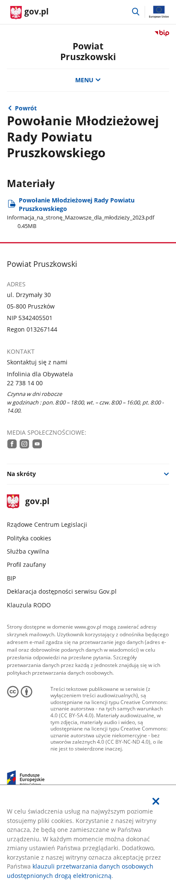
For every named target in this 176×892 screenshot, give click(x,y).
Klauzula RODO (29, 605)
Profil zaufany (26, 564)
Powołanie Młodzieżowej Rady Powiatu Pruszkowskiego (80, 213)
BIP (11, 578)
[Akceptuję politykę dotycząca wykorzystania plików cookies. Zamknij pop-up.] (156, 801)
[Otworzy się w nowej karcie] (12, 444)
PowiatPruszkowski (88, 51)
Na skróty (21, 474)
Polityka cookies (29, 538)
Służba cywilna (28, 551)
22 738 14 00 (25, 383)
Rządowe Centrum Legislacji (47, 524)
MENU (84, 80)
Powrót (26, 108)
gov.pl (37, 501)
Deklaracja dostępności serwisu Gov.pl (62, 591)
